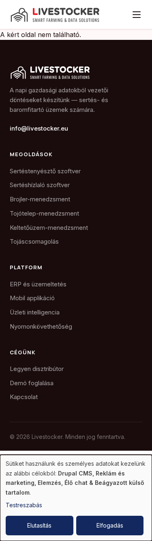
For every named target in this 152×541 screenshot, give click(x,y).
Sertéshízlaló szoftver (40, 185)
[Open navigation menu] (136, 15)
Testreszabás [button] (24, 505)
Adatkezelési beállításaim (43, 453)
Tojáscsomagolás (34, 241)
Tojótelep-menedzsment (44, 213)
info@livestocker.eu (39, 128)
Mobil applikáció (32, 298)
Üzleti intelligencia (35, 312)
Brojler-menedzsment (40, 199)
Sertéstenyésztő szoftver (45, 171)
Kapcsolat (24, 397)
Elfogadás (109, 525)
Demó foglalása (32, 383)
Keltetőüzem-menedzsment (49, 227)
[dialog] (76, 498)
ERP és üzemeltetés (38, 284)
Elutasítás (39, 525)
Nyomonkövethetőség (41, 326)
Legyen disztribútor (37, 369)
